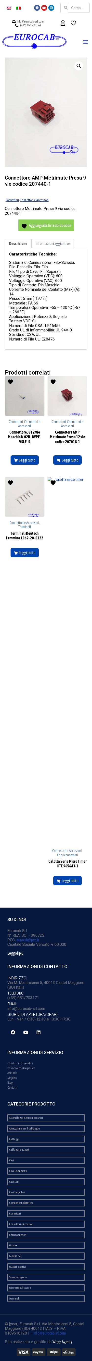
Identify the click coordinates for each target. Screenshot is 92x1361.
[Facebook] (37, 8)
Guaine (13, 1245)
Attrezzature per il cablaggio (24, 1128)
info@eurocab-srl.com (50, 1333)
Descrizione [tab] (18, 243)
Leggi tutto (27, 460)
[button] (85, 42)
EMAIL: (12, 1004)
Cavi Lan (14, 1181)
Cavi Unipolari (17, 1192)
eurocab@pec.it (27, 940)
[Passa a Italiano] (18, 7)
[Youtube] (44, 8)
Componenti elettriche (21, 1202)
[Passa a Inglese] (9, 7)
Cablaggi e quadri (19, 1149)
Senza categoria (18, 1277)
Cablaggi (14, 1139)
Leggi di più (15, 953)
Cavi (11, 1160)
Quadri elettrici (17, 1266)
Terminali (14, 1298)
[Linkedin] (51, 8)
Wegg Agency (63, 1341)
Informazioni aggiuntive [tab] (53, 243)
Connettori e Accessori (34, 200)
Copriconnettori (17, 1235)
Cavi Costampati (18, 1171)
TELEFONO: (15, 993)
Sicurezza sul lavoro (20, 1287)
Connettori (12, 200)
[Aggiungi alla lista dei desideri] (11, 382)
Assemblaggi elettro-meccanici (26, 1117)
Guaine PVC (15, 1256)
